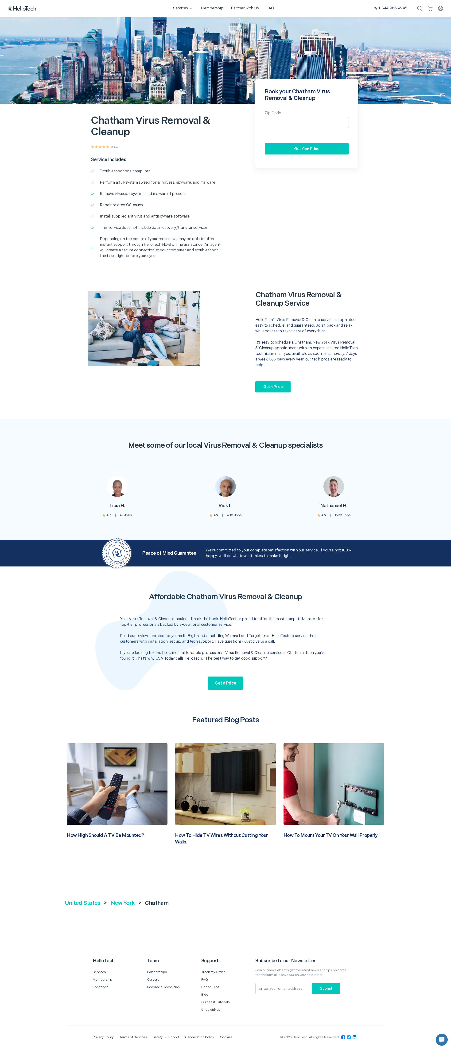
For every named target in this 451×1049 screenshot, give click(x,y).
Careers (153, 980)
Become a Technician (163, 987)
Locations (101, 987)
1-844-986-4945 (392, 8)
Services (99, 972)
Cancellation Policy (199, 1037)
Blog (204, 995)
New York (123, 903)
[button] (442, 1040)
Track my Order (213, 972)
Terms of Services (133, 1037)
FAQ (204, 980)
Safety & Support (166, 1037)
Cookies (226, 1037)
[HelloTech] (22, 9)
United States (82, 903)
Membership (102, 980)
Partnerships (157, 972)
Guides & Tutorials (215, 1002)
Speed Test (210, 987)
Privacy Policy (103, 1037)
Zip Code (273, 113)
